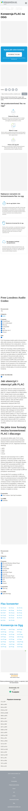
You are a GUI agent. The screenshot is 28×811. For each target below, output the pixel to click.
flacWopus (11, 612)
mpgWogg (11, 641)
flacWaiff (3, 612)
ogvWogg (3, 641)
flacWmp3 (3, 607)
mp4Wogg (3, 631)
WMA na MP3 (4, 715)
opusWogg (12, 629)
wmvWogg (3, 639)
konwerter (10, 603)
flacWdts (3, 620)
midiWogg (19, 644)
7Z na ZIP (3, 701)
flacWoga (19, 612)
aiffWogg (3, 629)
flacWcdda (11, 620)
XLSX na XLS (4, 746)
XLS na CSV (4, 743)
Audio (12, 8)
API (14, 792)
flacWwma (3, 610)
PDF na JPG (4, 757)
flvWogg (19, 631)
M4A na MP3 (4, 707)
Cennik (14, 795)
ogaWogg (19, 629)
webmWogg (20, 636)
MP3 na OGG (4, 721)
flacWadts (3, 615)
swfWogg (3, 636)
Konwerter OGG (9, 9)
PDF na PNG (4, 760)
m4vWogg (3, 634)
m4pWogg (11, 644)
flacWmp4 (11, 615)
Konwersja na (12, 625)
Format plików (14, 781)
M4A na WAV (4, 724)
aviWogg (11, 631)
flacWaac (19, 610)
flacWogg (11, 610)
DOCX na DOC (4, 749)
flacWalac (3, 617)
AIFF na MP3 (4, 726)
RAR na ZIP (3, 718)
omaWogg (19, 646)
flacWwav (11, 607)
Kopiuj (24, 93)
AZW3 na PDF (4, 735)
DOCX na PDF (4, 755)
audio (4, 316)
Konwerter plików (5, 8)
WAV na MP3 (4, 704)
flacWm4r (19, 615)
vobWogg (11, 636)
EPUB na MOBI (4, 712)
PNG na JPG (4, 738)
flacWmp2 (11, 617)
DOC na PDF (4, 752)
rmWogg (19, 639)
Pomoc (14, 788)
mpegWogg (20, 641)
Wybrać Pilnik (14, 54)
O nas (14, 777)
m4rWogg (11, 639)
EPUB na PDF (4, 710)
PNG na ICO (4, 766)
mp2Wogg (3, 646)
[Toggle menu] (26, 3)
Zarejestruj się (14, 59)
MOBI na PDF (4, 729)
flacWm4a (19, 607)
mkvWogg (11, 634)
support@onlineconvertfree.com (14, 806)
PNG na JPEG (4, 740)
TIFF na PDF (4, 763)
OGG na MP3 (4, 732)
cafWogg (3, 644)
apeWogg (11, 646)
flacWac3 (19, 617)
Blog (14, 803)
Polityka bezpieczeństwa (14, 785)
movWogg (19, 634)
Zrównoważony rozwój (14, 799)
